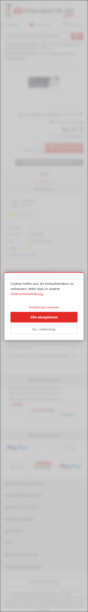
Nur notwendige (44, 329)
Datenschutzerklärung (26, 294)
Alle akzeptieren (44, 317)
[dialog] (44, 306)
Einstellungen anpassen (44, 307)
